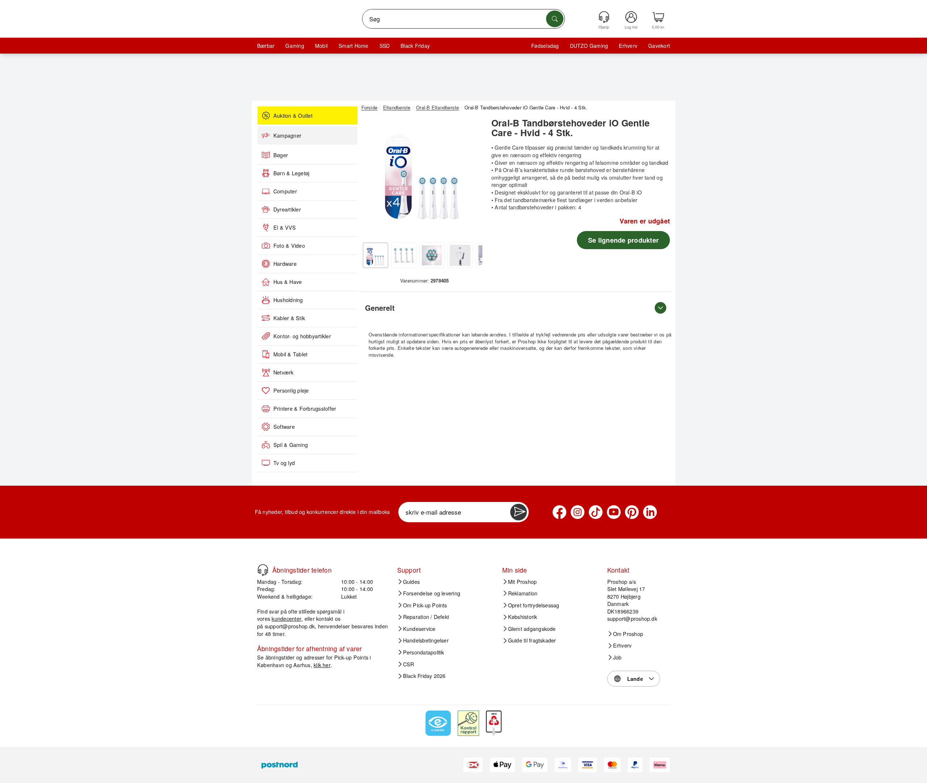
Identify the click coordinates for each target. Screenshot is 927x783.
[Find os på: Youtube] (614, 512)
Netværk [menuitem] (283, 372)
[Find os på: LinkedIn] (650, 512)
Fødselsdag (545, 45)
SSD (384, 45)
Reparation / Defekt (426, 616)
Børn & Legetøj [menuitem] (291, 173)
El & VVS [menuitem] (284, 227)
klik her (322, 665)
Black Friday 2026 (424, 675)
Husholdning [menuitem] (288, 299)
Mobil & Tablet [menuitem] (290, 354)
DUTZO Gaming (589, 45)
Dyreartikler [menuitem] (287, 209)
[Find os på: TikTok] (596, 512)
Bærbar (265, 45)
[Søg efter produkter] (554, 19)
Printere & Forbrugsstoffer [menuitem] (304, 408)
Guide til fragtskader (532, 640)
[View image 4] (460, 255)
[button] (422, 176)
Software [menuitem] (284, 426)
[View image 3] (432, 255)
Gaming (294, 45)
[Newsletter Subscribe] (518, 512)
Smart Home (353, 45)
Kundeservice (419, 628)
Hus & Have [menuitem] (287, 281)
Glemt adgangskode (532, 628)
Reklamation (523, 593)
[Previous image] (372, 178)
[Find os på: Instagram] (578, 512)
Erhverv (628, 45)
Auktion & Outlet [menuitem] (293, 115)
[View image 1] (375, 255)
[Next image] (471, 178)
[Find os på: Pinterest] (632, 512)
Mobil (321, 45)
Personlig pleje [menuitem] (291, 390)
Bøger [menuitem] (280, 155)
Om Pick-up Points (425, 605)
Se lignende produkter (623, 240)
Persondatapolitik (423, 652)
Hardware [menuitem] (285, 263)
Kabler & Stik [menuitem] (289, 318)
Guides (411, 581)
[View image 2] (403, 255)
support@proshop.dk (290, 626)
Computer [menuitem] (285, 191)
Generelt (380, 307)
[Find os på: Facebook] (559, 512)
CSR (408, 664)
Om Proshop (628, 633)
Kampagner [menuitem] (287, 135)
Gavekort (659, 45)
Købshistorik (522, 616)
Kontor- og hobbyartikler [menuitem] (302, 336)
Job (617, 657)
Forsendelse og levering (432, 593)
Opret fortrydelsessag (533, 605)
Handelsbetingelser (426, 640)
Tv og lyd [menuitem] (284, 462)
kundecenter (286, 618)
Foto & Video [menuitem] (289, 245)
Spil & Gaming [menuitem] (290, 444)
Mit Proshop (522, 581)
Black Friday (415, 45)
